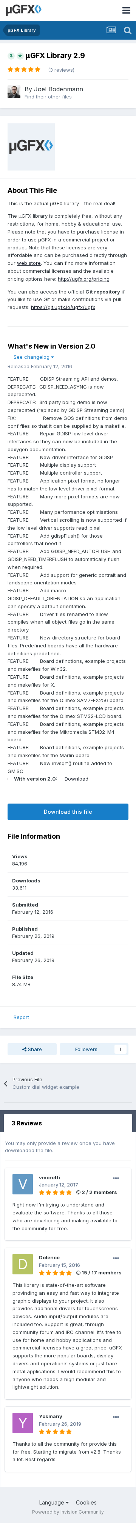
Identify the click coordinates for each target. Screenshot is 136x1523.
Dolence (49, 1257)
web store (29, 263)
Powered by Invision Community (68, 1512)
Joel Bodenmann (58, 89)
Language (52, 1502)
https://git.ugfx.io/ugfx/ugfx (63, 307)
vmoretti (49, 1177)
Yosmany (50, 1416)
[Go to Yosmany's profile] (22, 1423)
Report (21, 1017)
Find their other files (48, 97)
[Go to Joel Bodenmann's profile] (14, 91)
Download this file (68, 811)
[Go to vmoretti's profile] (22, 1184)
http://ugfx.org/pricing (84, 279)
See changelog (32, 357)
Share (34, 1049)
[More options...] (116, 1178)
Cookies (86, 1502)
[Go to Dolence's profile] (22, 1264)
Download (76, 779)
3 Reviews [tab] (26, 1123)
